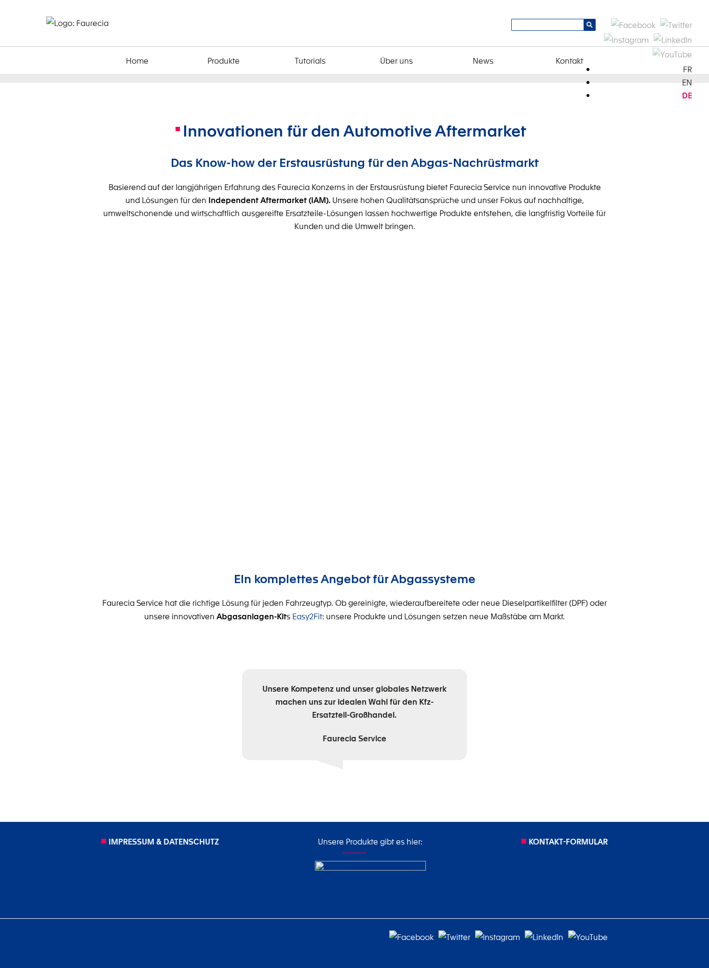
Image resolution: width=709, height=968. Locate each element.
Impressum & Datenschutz (164, 841)
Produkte (223, 60)
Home (137, 60)
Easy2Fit (307, 616)
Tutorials (310, 60)
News (483, 60)
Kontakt (569, 60)
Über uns (396, 60)
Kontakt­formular (568, 841)
